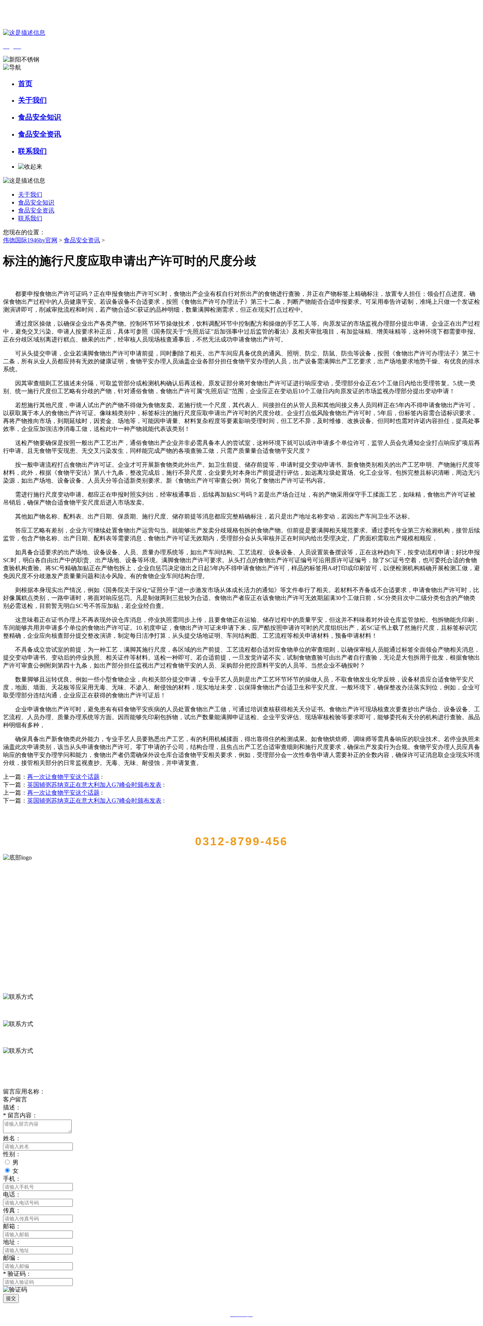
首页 (25, 84)
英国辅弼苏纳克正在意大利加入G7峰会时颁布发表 (94, 784)
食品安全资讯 (39, 134)
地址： (12, 1242)
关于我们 (32, 100)
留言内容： (20, 1115)
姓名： (12, 1138)
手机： (12, 1178)
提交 (11, 1298)
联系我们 (32, 151)
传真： (12, 1210)
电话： (12, 1194)
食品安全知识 (39, 117)
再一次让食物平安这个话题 (63, 777)
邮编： (12, 1258)
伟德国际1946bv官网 (30, 240)
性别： (12, 1154)
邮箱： (12, 1226)
